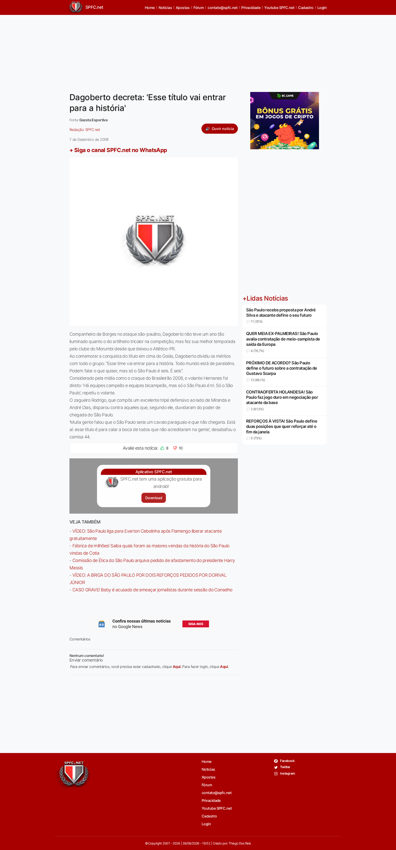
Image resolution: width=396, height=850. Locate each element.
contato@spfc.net (222, 7)
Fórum (198, 7)
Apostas (183, 7)
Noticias (165, 7)
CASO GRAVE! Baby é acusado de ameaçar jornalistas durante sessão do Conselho (152, 590)
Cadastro (306, 7)
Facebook (287, 761)
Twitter (285, 767)
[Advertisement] (198, 51)
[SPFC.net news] (153, 623)
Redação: (84, 129)
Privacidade (250, 7)
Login (322, 7)
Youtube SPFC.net (279, 7)
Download (153, 498)
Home (150, 7)
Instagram (287, 773)
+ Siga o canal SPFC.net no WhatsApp (118, 150)
